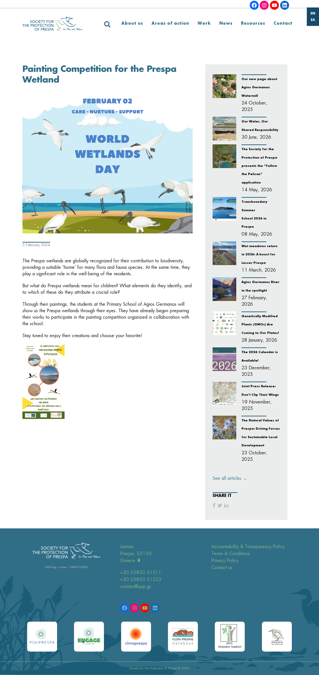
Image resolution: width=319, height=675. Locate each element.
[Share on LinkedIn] (226, 505)
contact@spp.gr (135, 586)
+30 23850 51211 (140, 573)
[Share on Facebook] (214, 505)
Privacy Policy (225, 561)
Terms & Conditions (230, 554)
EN (313, 13)
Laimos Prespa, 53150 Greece (136, 554)
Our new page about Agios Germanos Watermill (259, 87)
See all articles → (230, 478)
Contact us (221, 568)
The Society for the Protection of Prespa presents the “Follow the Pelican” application (259, 166)
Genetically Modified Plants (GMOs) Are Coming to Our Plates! (260, 325)
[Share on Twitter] (219, 505)
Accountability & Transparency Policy (248, 547)
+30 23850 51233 (140, 580)
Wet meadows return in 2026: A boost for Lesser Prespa (259, 255)
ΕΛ (313, 20)
